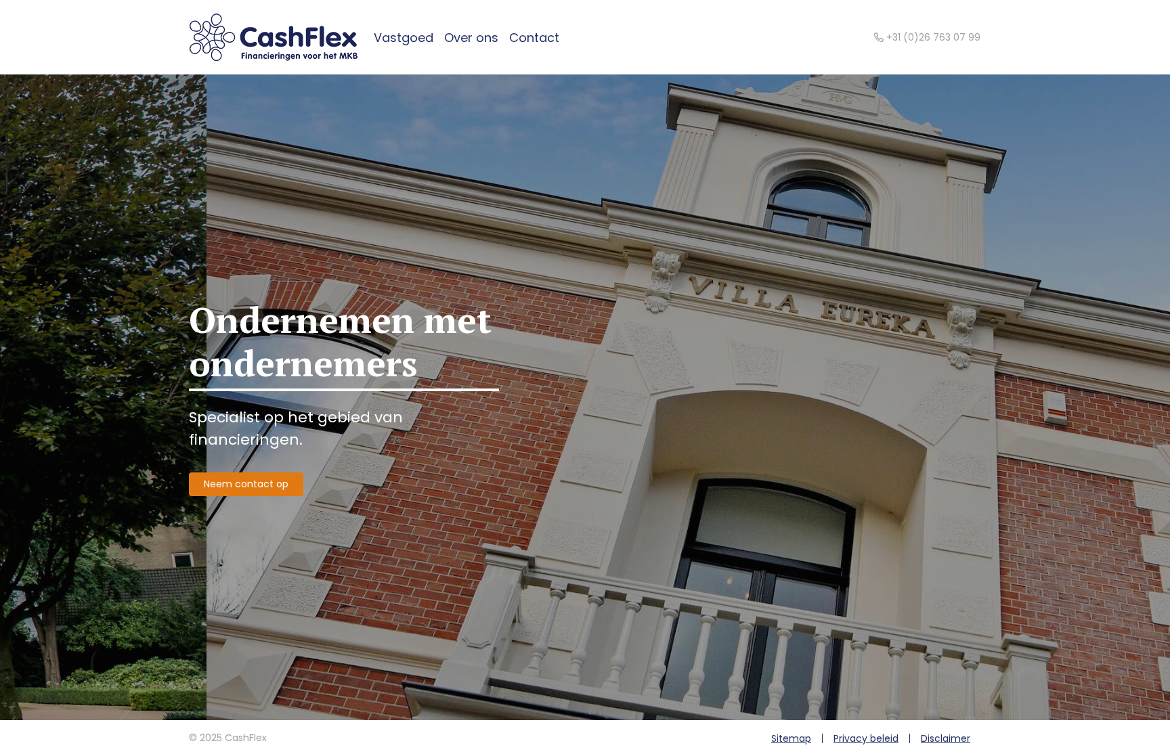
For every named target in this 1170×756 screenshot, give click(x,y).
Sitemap (791, 738)
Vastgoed (403, 37)
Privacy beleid (865, 738)
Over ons (471, 37)
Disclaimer (945, 738)
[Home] (274, 37)
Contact (534, 37)
